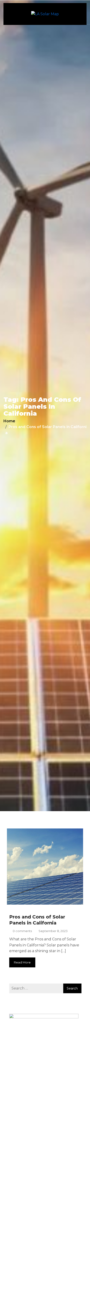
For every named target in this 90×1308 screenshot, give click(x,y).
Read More (22, 962)
